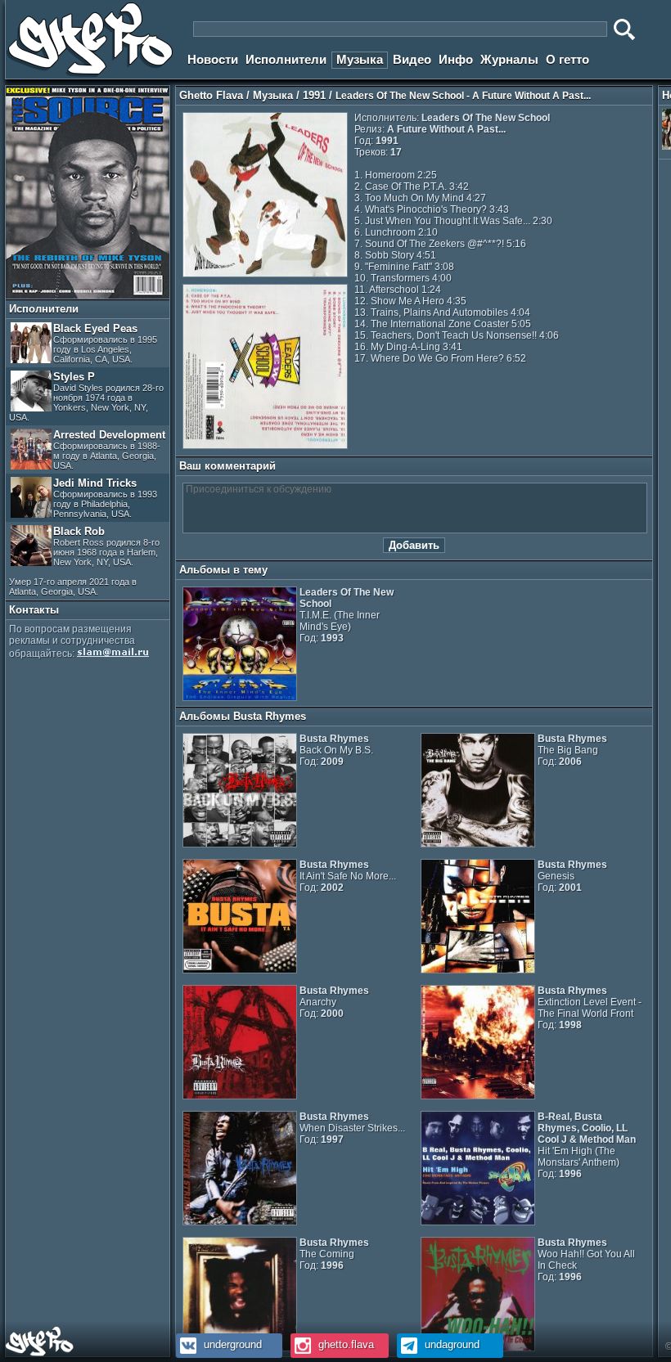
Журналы (509, 59)
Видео (412, 59)
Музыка (359, 59)
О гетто (567, 59)
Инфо (456, 59)
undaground (450, 1344)
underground (231, 1344)
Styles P (86, 396)
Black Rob (84, 560)
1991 (314, 95)
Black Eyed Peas (105, 343)
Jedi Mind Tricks (105, 498)
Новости (212, 59)
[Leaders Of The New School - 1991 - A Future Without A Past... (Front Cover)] (265, 274)
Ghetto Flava (211, 95)
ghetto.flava (344, 1344)
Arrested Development (109, 449)
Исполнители (285, 59)
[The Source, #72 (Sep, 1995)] (87, 295)
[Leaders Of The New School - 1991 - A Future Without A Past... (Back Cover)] (265, 446)
